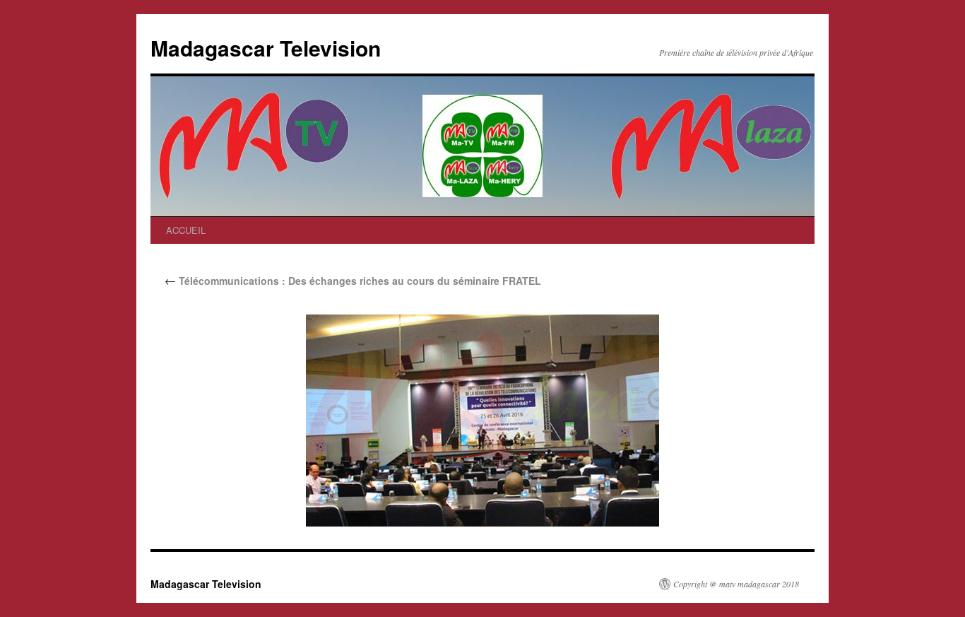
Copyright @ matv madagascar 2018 (736, 583)
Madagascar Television (265, 48)
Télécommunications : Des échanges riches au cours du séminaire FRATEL (353, 281)
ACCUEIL (186, 230)
